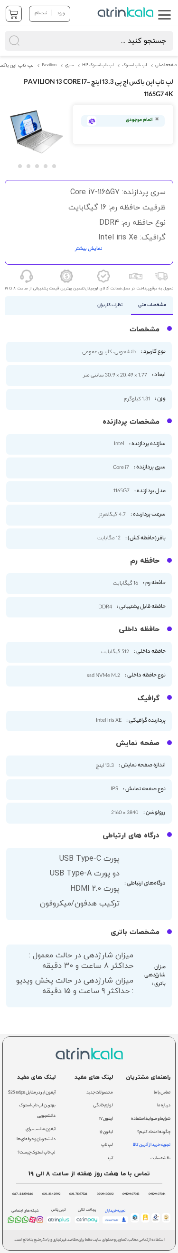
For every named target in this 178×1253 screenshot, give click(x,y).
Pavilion (49, 65)
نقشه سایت (160, 1158)
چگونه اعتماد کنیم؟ (153, 1132)
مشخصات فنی (152, 305)
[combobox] (89, 41)
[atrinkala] (25, 1221)
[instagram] (40, 1221)
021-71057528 (78, 1194)
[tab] (152, 305)
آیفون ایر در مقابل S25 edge (32, 1092)
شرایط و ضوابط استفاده (150, 1119)
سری (69, 65)
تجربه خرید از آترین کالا (151, 1145)
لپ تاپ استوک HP (97, 65)
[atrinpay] (87, 1223)
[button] (19, 166)
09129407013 (131, 1194)
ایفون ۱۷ (106, 1119)
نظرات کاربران (109, 305)
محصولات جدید (99, 1092)
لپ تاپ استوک (134, 65)
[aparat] (32, 1222)
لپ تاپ (107, 1145)
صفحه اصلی (166, 65)
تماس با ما (162, 1092)
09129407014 (157, 1194)
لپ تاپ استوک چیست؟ (37, 1152)
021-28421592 (51, 1194)
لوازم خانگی (103, 1105)
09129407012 (105, 1194)
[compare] (91, 121)
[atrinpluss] (59, 1223)
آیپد (110, 1158)
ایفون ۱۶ (106, 1132)
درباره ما (163, 1105)
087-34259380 (22, 1194)
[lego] (126, 12)
